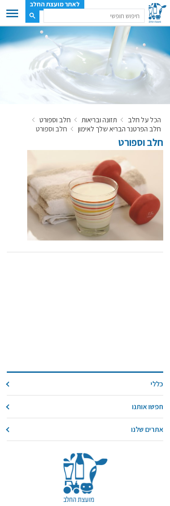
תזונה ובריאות (99, 120)
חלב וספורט (55, 120)
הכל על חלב (144, 120)
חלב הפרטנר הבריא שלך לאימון (119, 129)
